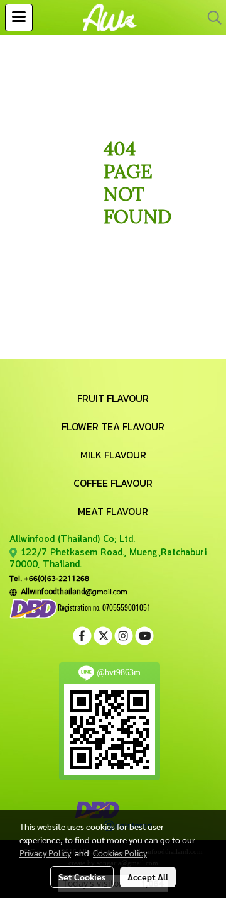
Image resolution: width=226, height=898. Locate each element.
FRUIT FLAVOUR (113, 398)
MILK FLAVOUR (113, 454)
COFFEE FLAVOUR (113, 483)
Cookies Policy (120, 852)
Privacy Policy (45, 852)
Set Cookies (81, 876)
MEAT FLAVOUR (113, 511)
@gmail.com (72, 591)
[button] (210, 18)
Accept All (147, 876)
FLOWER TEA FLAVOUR (113, 426)
